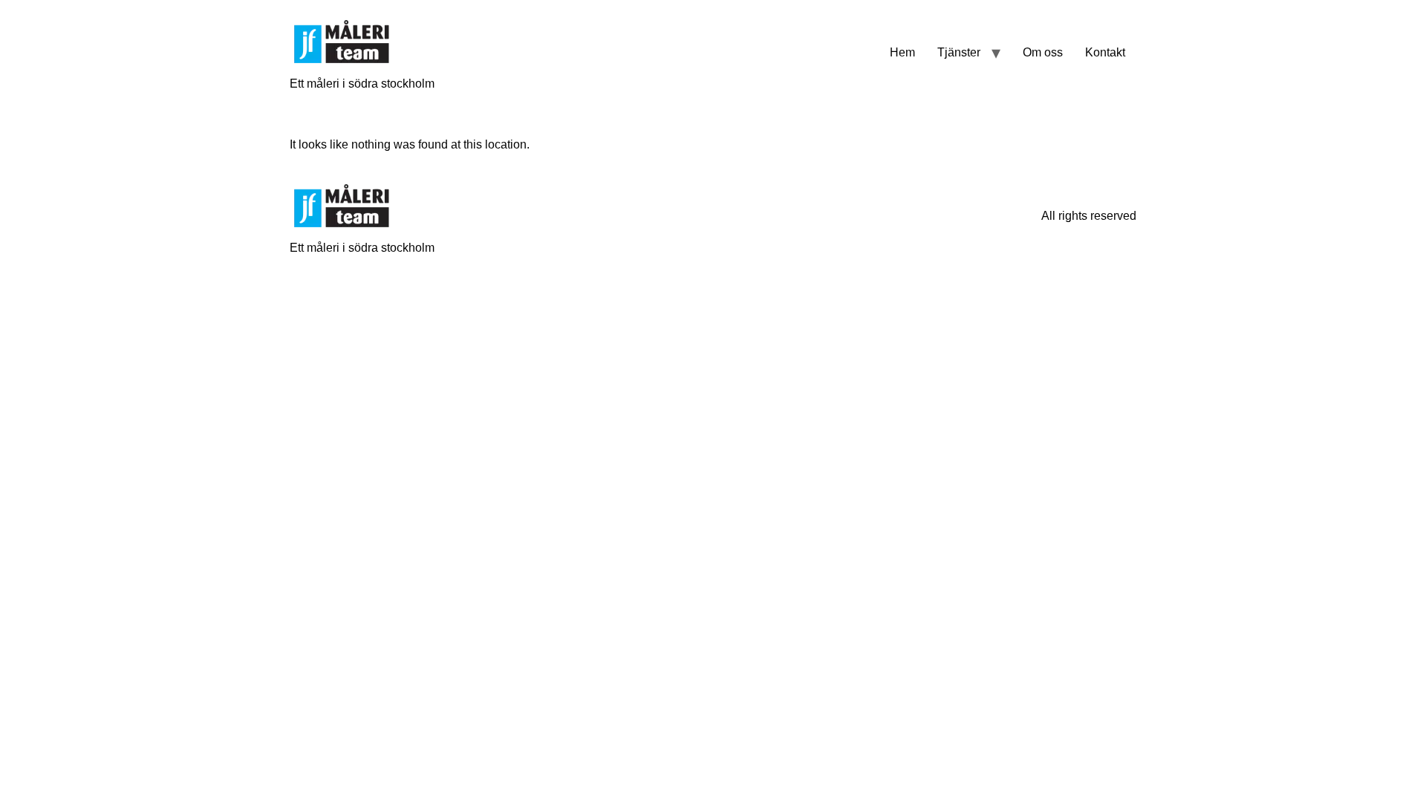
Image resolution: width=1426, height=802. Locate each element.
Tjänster (958, 52)
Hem (902, 52)
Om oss (1043, 52)
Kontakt (1105, 52)
